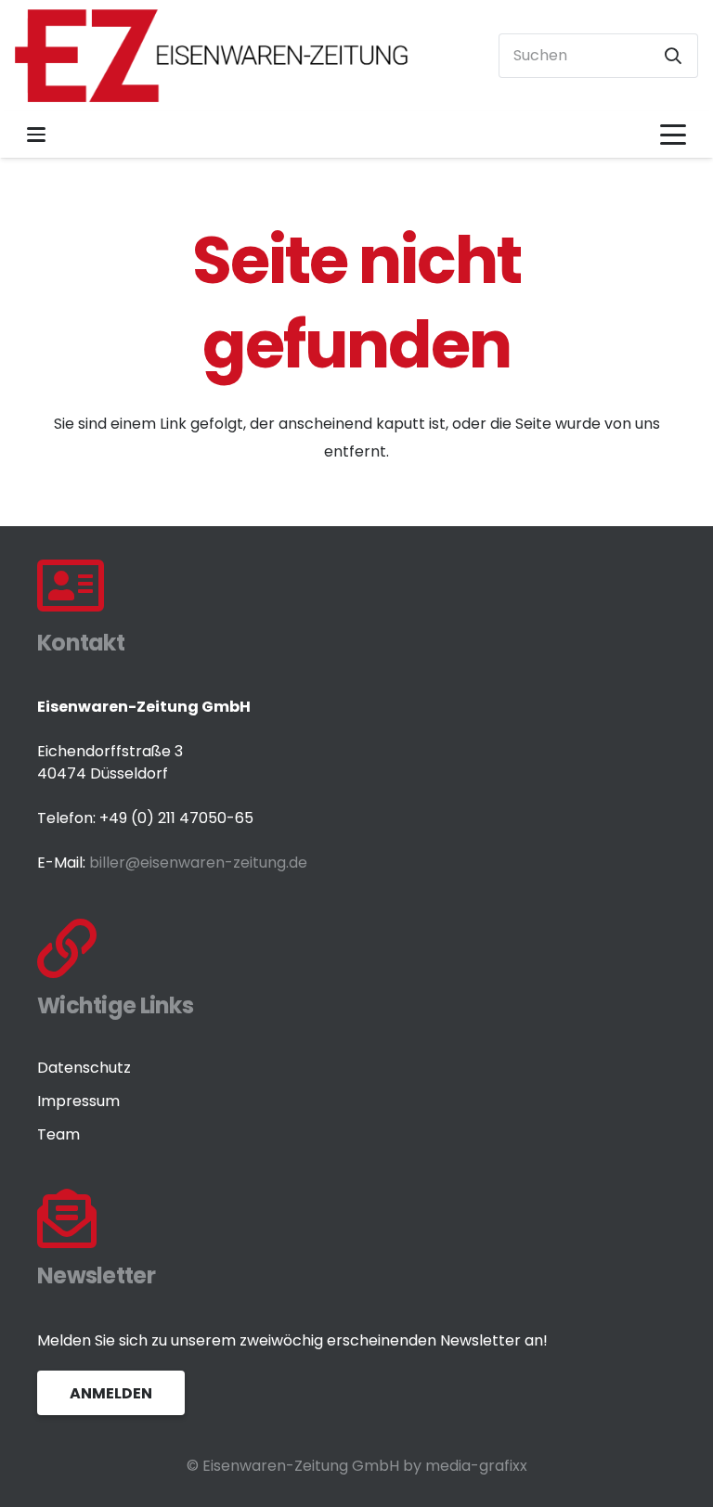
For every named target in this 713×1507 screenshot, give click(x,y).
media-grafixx (476, 1465)
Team (58, 1134)
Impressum (78, 1101)
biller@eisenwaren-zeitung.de (198, 862)
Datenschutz (84, 1067)
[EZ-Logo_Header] (212, 55)
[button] (36, 134)
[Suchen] (673, 56)
